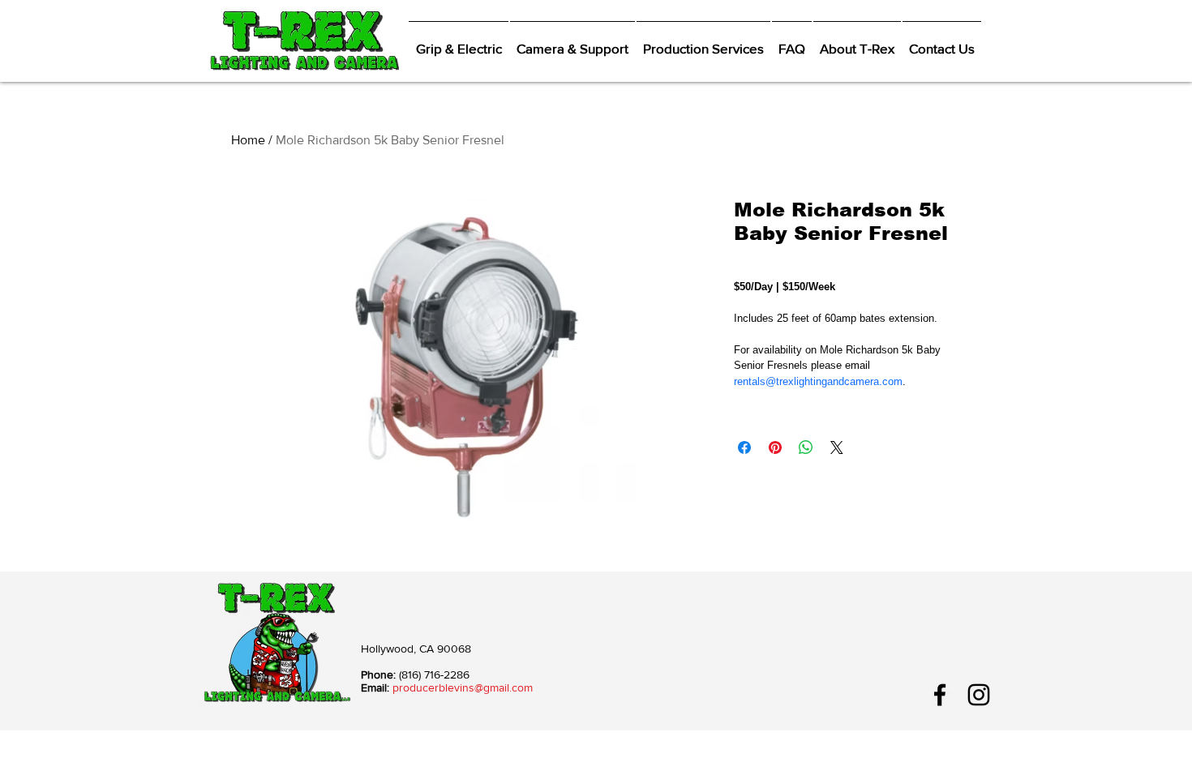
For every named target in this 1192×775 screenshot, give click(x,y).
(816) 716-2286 (434, 674)
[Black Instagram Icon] (978, 694)
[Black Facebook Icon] (939, 694)
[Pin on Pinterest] (775, 447)
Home (248, 140)
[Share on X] (837, 447)
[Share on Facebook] (744, 447)
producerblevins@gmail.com (462, 687)
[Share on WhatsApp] (806, 447)
